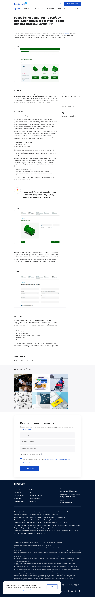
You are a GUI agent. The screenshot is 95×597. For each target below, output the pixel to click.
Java (29, 408)
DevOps (35, 27)
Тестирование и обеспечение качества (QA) (27, 517)
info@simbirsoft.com (67, 497)
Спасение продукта (20, 525)
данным (66, 34)
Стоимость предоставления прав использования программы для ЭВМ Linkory (33, 545)
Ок (52, 587)
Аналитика (48, 27)
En (61, 4)
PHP (30, 27)
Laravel (41, 27)
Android (59, 390)
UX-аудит (37, 528)
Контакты (32, 501)
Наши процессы (34, 498)
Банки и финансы (39, 390)
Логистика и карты (22, 390)
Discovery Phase (49, 520)
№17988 (35, 575)
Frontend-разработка (20, 514)
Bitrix (46, 408)
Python (39, 533)
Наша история (19, 501)
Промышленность (19, 27)
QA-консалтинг (60, 520)
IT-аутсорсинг (38, 512)
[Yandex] (79, 591)
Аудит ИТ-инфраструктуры (47, 530)
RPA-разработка (57, 528)
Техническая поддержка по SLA (24, 520)
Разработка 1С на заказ (50, 514)
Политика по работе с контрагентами (53, 542)
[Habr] (75, 591)
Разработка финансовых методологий (26, 530)
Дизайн (30, 528)
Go (35, 533)
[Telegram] (64, 591)
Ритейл (35, 408)
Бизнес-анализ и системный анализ (69, 525)
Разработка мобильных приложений (39, 525)
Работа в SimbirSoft (35, 495)
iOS (25, 533)
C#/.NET (76, 530)
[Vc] (68, 591)
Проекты (17, 9)
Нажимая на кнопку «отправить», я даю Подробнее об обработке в (46, 461)
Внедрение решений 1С (51, 522)
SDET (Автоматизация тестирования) (54, 517)
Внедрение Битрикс (20, 528)
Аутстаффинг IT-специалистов (23, 512)
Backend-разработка (35, 514)
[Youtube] (72, 591)
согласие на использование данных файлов (19, 590)
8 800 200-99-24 (25, 429)
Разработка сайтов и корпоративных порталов (28, 522)
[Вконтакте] (60, 591)
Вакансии (50, 9)
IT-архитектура (45, 528)
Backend (62, 27)
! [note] (52, 194)
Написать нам (72, 4)
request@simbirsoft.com (68, 491)
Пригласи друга (19, 495)
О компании (18, 498)
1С (27, 27)
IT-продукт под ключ (50, 512)
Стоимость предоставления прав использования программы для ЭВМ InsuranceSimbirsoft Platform (38, 548)
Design (56, 27)
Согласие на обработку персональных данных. (57, 459)
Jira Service (38, 520)
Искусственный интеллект (66, 512)
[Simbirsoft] (19, 4)
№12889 (41, 578)
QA (22, 533)
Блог (59, 9)
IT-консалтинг (64, 522)
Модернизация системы (70, 528)
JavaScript (64, 530)
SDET (44, 533)
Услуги (27, 9)
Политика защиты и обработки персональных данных (27, 542)
